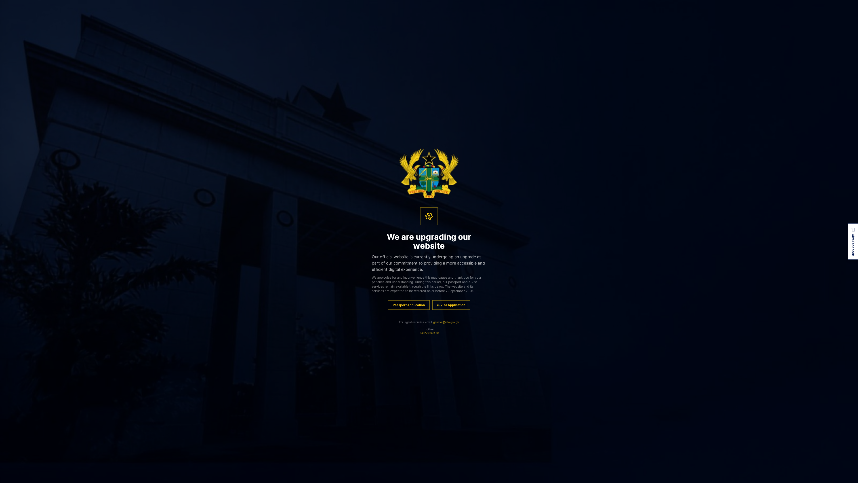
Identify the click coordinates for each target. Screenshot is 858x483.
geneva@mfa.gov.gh (446, 322)
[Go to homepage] (429, 173)
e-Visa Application (451, 305)
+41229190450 (429, 333)
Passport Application (409, 305)
